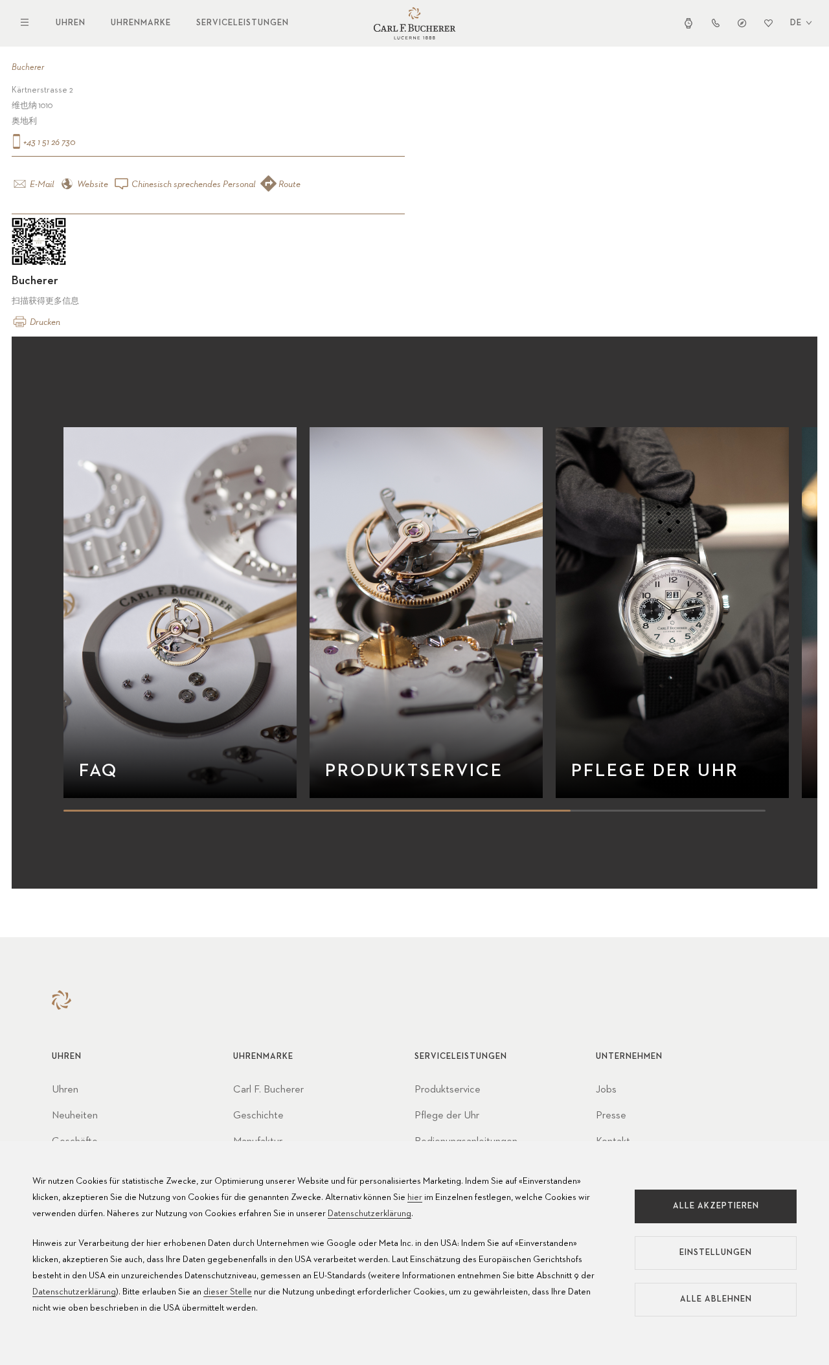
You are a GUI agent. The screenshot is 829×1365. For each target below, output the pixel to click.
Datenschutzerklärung (369, 1213)
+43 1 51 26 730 (48, 142)
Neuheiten (75, 1116)
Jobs (606, 1090)
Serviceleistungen (242, 23)
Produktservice (447, 1090)
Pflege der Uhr (446, 1116)
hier (414, 1197)
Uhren (70, 23)
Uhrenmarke (141, 23)
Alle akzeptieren (716, 1206)
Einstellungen (715, 1252)
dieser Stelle (227, 1291)
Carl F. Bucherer (268, 1090)
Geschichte (258, 1116)
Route (289, 184)
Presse (611, 1116)
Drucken (44, 322)
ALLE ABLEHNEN (716, 1299)
